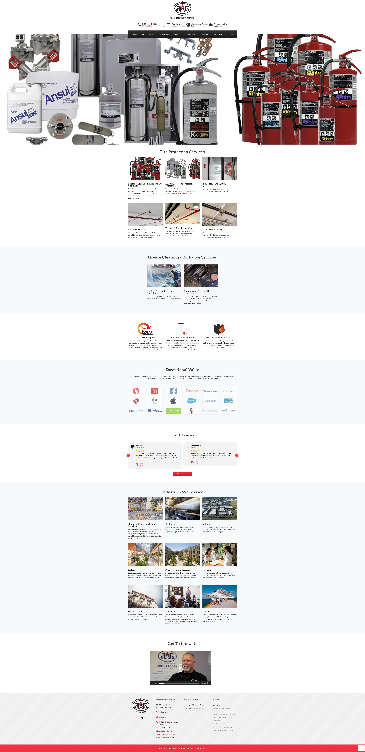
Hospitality (208, 568)
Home (134, 34)
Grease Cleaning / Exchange (170, 34)
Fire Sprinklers (136, 229)
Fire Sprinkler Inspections (179, 228)
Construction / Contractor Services (142, 523)
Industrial (207, 522)
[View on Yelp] (132, 447)
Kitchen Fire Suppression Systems (179, 185)
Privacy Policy (168, 735)
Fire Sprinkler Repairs (214, 229)
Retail (131, 568)
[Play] (152, 681)
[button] (128, 454)
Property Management (177, 568)
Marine (206, 609)
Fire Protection (148, 34)
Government (135, 609)
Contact (230, 34)
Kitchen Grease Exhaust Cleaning (160, 292)
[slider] (179, 680)
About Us (204, 34)
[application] (180, 666)
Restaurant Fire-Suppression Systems (224, 712)
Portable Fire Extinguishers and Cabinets (145, 185)
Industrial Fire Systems (215, 184)
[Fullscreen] (208, 681)
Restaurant (171, 522)
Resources (218, 34)
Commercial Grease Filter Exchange (198, 292)
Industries (191, 34)
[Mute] (205, 681)
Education (170, 609)
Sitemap (159, 735)
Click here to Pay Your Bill (165, 732)
